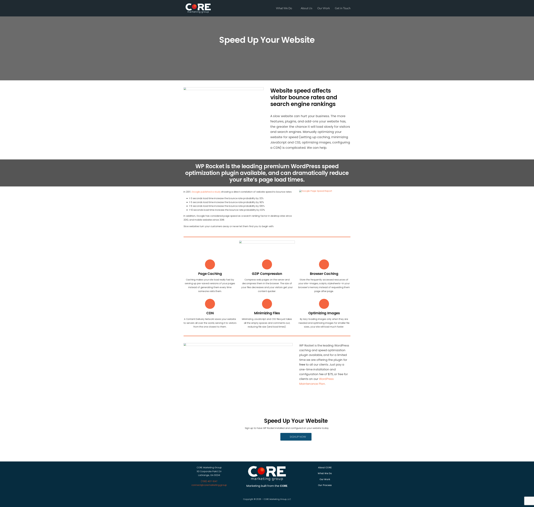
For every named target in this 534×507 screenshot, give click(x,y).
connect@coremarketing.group (209, 485)
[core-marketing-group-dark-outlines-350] (267, 467)
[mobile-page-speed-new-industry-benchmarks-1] (315, 191)
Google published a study (206, 191)
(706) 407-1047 (209, 481)
